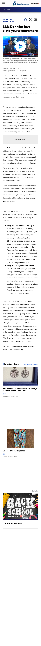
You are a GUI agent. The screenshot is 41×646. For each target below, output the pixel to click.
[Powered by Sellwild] (35, 491)
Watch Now (34, 3)
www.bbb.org (17, 349)
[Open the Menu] (4, 3)
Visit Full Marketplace (31, 364)
